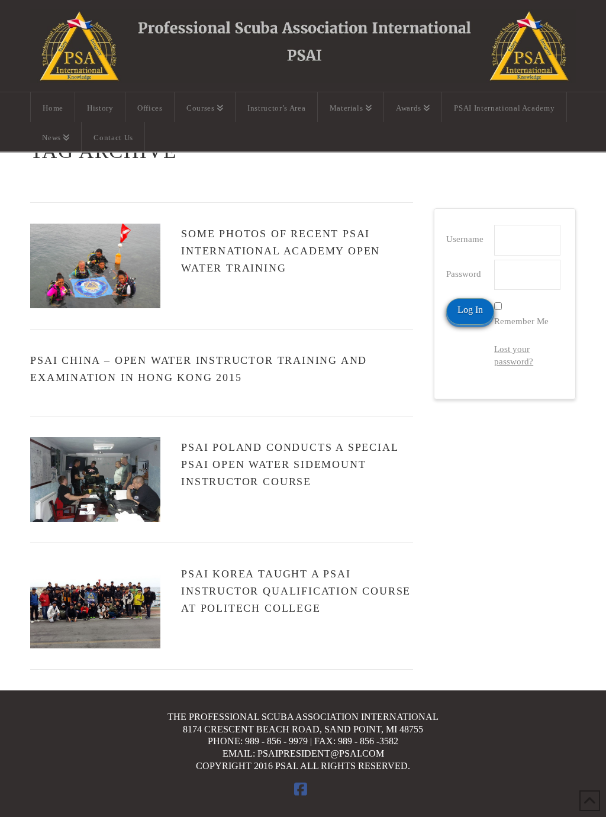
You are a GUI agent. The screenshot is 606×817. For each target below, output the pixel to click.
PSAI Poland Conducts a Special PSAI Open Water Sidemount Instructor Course (289, 464)
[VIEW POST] (95, 266)
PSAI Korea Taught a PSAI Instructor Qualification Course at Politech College (296, 591)
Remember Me (521, 321)
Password (463, 274)
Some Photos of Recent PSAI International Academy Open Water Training (280, 251)
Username (464, 239)
